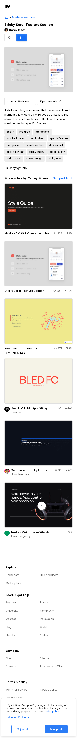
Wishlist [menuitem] (44, 627)
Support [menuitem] (11, 602)
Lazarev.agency (20, 536)
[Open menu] (71, 6)
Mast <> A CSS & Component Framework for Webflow (28, 233)
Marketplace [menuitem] (13, 583)
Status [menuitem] (44, 635)
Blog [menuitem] (8, 627)
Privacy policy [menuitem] (14, 697)
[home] (7, 7)
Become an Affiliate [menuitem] (52, 666)
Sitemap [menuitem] (45, 658)
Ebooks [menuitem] (10, 635)
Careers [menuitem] (11, 666)
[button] (9, 37)
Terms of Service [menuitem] (16, 689)
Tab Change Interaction (20, 348)
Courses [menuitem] (11, 618)
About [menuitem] (9, 658)
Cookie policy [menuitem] (48, 689)
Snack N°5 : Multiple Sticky (29, 408)
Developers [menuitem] (47, 618)
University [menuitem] (12, 610)
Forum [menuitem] (44, 602)
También (16, 412)
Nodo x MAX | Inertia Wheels (30, 532)
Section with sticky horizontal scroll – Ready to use (32, 470)
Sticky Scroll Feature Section (24, 290)
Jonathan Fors (20, 474)
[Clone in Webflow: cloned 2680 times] (21, 37)
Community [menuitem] (47, 610)
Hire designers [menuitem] (49, 575)
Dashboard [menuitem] (12, 575)
